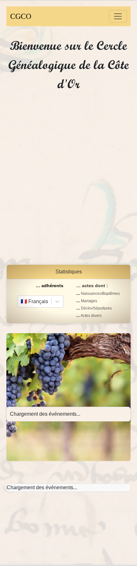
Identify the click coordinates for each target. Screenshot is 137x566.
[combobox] (21, 301)
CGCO (20, 16)
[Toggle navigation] (118, 16)
